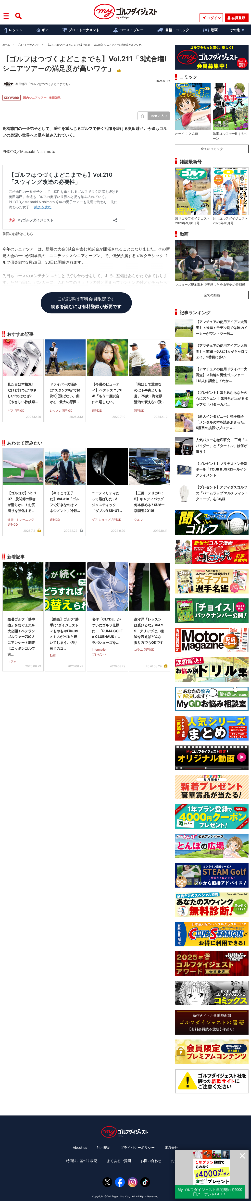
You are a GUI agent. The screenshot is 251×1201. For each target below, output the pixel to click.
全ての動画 (212, 295)
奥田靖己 (55, 97)
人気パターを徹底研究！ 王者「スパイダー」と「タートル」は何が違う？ (222, 446)
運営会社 (171, 1147)
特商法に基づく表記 (81, 1161)
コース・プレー (132, 30)
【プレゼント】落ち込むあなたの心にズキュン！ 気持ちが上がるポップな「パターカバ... (222, 398)
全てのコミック (212, 149)
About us (80, 1147)
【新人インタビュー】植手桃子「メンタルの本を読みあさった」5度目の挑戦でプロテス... (221, 422)
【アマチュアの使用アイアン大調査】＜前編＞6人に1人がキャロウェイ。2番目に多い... (222, 351)
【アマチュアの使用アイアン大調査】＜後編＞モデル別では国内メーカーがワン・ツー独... (221, 327)
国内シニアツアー (35, 97)
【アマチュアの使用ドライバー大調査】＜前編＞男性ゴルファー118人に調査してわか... (221, 375)
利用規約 (104, 1147)
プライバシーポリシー (137, 1147)
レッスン (16, 30)
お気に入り (159, 116)
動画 (214, 30)
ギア (45, 30)
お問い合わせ (151, 1161)
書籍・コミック (177, 30)
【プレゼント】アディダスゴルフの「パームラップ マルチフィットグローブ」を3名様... (222, 493)
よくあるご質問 (119, 1161)
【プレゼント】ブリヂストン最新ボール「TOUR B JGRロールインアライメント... (221, 469)
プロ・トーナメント (84, 30)
